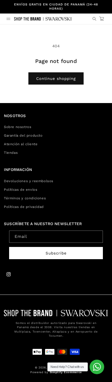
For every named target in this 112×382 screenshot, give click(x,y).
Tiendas (11, 153)
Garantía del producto (23, 135)
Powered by (56, 372)
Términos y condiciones (25, 198)
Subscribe (56, 253)
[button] (8, 18)
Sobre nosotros (17, 127)
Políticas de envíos (20, 190)
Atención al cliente (21, 144)
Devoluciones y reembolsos (28, 181)
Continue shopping (56, 78)
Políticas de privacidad (24, 207)
